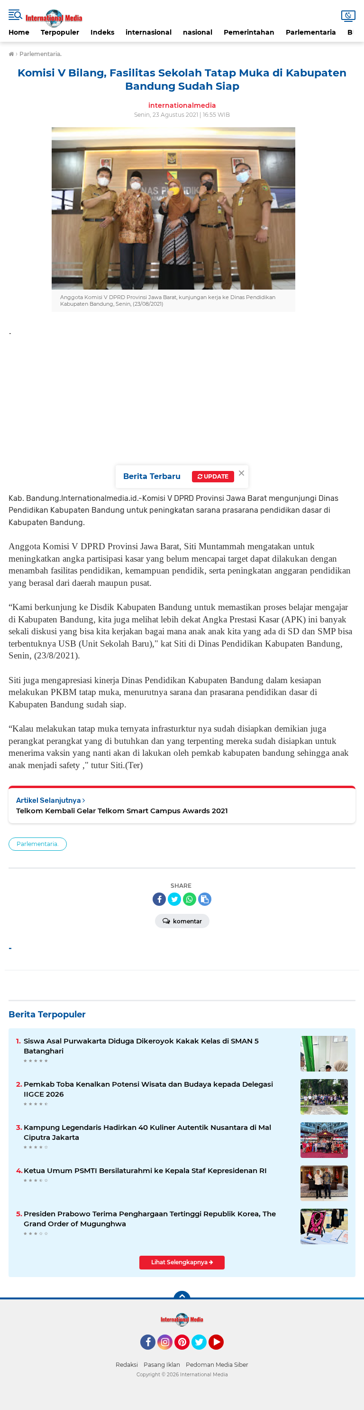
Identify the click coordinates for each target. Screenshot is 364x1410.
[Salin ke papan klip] (204, 899)
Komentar (187, 921)
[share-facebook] (159, 899)
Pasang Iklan (162, 1364)
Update (215, 476)
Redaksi (127, 1364)
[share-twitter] (174, 899)
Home (19, 32)
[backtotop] (182, 1299)
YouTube (223, 1354)
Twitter (203, 1354)
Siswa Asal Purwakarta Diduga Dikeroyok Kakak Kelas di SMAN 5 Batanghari (141, 1045)
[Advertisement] (182, 411)
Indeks (102, 32)
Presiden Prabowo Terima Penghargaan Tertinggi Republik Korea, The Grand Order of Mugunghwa (150, 1218)
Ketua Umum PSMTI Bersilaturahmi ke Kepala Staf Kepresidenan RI (145, 1170)
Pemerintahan (249, 32)
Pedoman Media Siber (217, 1364)
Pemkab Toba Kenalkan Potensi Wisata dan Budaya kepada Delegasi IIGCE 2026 (148, 1089)
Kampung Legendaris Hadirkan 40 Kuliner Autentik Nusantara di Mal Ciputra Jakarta (147, 1132)
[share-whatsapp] (189, 899)
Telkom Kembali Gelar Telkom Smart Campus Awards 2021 (122, 810)
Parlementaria (311, 32)
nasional (197, 32)
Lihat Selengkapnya (180, 1262)
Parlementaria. (38, 843)
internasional (149, 32)
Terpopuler (60, 32)
